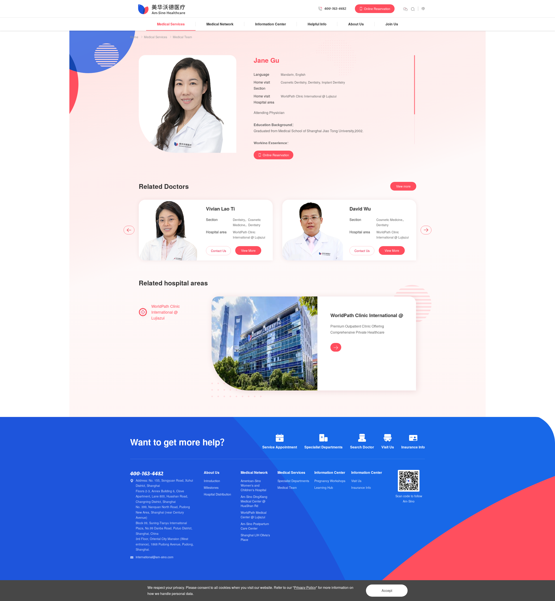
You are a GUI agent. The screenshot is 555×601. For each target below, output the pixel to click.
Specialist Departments (293, 481)
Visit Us (356, 481)
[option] (206, 230)
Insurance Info (361, 487)
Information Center (270, 23)
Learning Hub (323, 487)
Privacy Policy (305, 587)
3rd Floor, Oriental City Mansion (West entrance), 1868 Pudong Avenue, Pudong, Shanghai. (165, 544)
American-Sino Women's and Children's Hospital (253, 485)
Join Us (391, 23)
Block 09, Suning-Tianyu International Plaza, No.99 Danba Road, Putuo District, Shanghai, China (164, 528)
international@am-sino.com (154, 557)
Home (134, 37)
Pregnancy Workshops (329, 481)
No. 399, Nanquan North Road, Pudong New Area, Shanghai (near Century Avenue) (163, 512)
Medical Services (171, 23)
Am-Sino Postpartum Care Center (255, 526)
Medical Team (182, 37)
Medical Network (219, 23)
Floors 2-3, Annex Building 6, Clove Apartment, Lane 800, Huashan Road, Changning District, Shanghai (162, 496)
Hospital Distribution (217, 494)
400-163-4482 (146, 473)
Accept (387, 590)
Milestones (211, 487)
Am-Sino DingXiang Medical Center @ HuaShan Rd (254, 501)
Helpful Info (317, 23)
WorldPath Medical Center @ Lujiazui (253, 514)
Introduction (212, 481)
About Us (356, 23)
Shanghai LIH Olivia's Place (255, 537)
